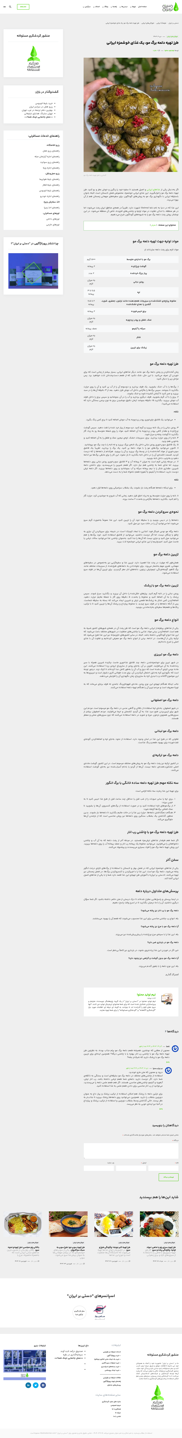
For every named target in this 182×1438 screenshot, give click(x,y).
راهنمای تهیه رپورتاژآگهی (112, 1381)
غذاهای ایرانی (153, 189)
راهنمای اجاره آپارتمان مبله (47, 156)
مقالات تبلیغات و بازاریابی (112, 1378)
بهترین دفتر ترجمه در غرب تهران (37, 110)
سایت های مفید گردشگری (111, 1402)
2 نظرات (155, 51)
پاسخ (167, 1062)
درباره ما (118, 1413)
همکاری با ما (116, 1409)
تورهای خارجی (53, 225)
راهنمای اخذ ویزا (52, 208)
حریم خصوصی (116, 1405)
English (23, 7)
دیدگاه (175, 1140)
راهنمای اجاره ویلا (51, 168)
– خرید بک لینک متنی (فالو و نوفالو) (107, 1359)
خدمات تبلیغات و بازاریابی (112, 1352)
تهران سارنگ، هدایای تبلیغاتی (38, 113)
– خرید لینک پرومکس (113, 1370)
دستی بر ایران (173, 23)
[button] (10, 7)
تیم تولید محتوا (146, 995)
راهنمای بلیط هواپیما (49, 179)
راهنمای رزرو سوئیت (50, 162)
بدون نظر (170, 1261)
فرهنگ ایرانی (161, 23)
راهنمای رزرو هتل (51, 151)
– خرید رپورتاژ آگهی (114, 1355)
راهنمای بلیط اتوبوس (49, 190)
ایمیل (143, 1163)
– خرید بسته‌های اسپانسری (111, 1367)
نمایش (153, 225)
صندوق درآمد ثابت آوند (71, 1351)
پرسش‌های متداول (114, 1385)
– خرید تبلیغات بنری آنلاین (111, 1363)
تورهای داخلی (53, 219)
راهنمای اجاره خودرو (50, 196)
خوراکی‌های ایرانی (147, 23)
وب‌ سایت (110, 1163)
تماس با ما (117, 1416)
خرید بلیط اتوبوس (44, 103)
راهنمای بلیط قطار (51, 185)
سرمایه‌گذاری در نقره (73, 1355)
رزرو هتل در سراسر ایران (41, 107)
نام (177, 1163)
